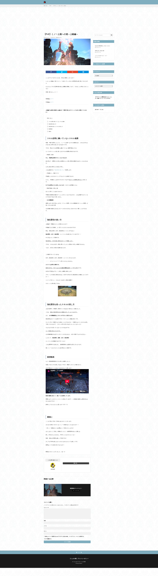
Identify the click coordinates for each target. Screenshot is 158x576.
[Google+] (72, 72)
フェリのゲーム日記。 (99, 105)
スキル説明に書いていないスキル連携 (55, 121)
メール (45, 525)
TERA (50, 5)
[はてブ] (83, 72)
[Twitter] (61, 72)
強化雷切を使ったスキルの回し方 (55, 126)
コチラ (51, 98)
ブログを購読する (47, 538)
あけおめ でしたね (99, 109)
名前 (45, 520)
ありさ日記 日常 (98, 92)
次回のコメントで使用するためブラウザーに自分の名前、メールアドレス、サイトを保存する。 (65, 536)
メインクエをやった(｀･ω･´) (101, 55)
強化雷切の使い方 (51, 124)
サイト (45, 531)
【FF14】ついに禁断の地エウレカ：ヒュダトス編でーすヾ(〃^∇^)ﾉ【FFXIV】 (103, 97)
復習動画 (49, 128)
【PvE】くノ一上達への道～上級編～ (59, 5)
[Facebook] (51, 72)
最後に (49, 131)
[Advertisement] (79, 19)
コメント (46, 507)
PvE (60, 37)
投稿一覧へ (76, 463)
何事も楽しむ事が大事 (99, 50)
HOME (46, 5)
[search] (111, 35)
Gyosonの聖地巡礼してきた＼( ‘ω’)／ (102, 45)
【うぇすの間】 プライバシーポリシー (79, 558)
